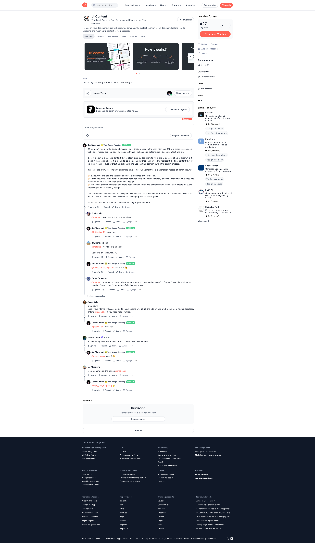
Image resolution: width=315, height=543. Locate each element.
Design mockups (214, 184)
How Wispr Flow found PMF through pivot (212, 517)
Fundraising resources (166, 478)
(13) (99, 290)
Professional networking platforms (133, 478)
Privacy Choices (165, 538)
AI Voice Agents (201, 474)
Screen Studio (163, 505)
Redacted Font (212, 207)
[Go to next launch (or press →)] (227, 25)
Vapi (122, 517)
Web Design (126, 82)
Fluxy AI (209, 190)
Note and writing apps (167, 455)
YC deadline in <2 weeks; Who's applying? (213, 509)
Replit (160, 521)
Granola (123, 521)
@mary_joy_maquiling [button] (101, 385)
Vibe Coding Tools (89, 451)
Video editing (87, 474)
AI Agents (199, 470)
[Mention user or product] (87, 135)
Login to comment (180, 135)
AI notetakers (163, 451)
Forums (175, 5)
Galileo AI (209, 112)
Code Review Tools (90, 513)
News (163, 5)
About (125, 538)
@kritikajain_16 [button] (98, 232)
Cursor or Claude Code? (205, 501)
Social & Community (128, 470)
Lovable (123, 501)
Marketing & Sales (202, 447)
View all (138, 430)
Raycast (123, 525)
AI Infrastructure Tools (129, 455)
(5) (98, 272)
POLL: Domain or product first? (208, 505)
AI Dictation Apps (89, 505)
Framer (161, 517)
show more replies (97, 296)
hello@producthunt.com (210, 538)
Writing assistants (214, 179)
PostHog (123, 513)
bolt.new (161, 509)
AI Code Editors (88, 458)
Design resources (214, 159)
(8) (94, 207)
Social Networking (127, 474)
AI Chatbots (124, 451)
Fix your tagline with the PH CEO (209, 528)
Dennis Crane (94, 337)
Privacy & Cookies (149, 538)
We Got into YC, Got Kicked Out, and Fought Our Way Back (214, 513)
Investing (161, 481)
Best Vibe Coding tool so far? (207, 521)
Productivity (163, 447)
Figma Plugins (88, 521)
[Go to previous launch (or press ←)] (222, 25)
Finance (161, 470)
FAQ (131, 538)
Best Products (131, 5)
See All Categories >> (204, 478)
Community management (130, 481)
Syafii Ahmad (94, 145)
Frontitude (210, 139)
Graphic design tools (90, 481)
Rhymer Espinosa (99, 243)
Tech (115, 82)
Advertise (190, 5)
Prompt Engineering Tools (130, 458)
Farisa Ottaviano (99, 278)
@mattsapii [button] (96, 217)
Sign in (227, 5)
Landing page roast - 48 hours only (210, 525)
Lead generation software (205, 451)
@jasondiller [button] (100, 312)
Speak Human (211, 165)
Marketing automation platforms (208, 455)
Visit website (185, 19)
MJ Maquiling (94, 367)
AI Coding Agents (89, 455)
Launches (149, 5)
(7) (98, 257)
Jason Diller (93, 302)
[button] (143, 36)
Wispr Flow (162, 513)
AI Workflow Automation (167, 465)
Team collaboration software (169, 458)
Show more (181, 93)
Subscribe (211, 5)
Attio (122, 509)
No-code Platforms (90, 517)
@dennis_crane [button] (98, 356)
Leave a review (138, 419)
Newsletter (110, 538)
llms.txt (186, 538)
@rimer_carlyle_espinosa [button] (102, 267)
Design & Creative (214, 128)
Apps (119, 538)
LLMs (122, 447)
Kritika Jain (96, 213)
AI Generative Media (90, 485)
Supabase (124, 528)
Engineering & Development (94, 447)
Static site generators (91, 525)
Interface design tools (216, 133)
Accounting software (166, 474)
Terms (137, 538)
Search (160, 462)
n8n (121, 505)
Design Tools (104, 82)
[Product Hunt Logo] (84, 5)
